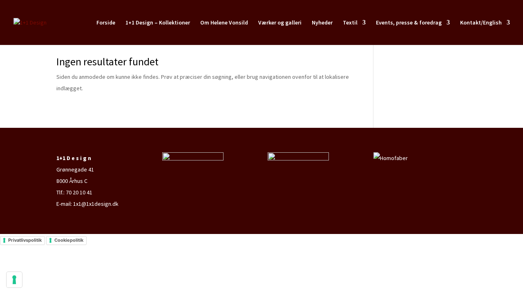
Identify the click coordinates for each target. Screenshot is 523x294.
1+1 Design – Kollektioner (157, 23)
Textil (350, 23)
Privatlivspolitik (25, 240)
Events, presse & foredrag (409, 23)
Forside (105, 23)
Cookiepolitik (68, 240)
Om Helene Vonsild (224, 23)
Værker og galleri (280, 23)
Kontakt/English (481, 23)
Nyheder (322, 23)
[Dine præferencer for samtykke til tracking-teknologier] (14, 279)
